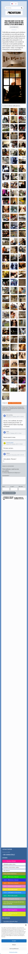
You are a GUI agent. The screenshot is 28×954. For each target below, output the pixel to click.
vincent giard (9, 442)
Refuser (14, 945)
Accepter (14, 941)
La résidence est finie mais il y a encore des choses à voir (8, 498)
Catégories (4, 403)
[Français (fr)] (12, 4)
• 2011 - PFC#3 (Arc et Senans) (14, 403)
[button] (26, 925)
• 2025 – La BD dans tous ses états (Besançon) (10, 913)
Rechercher (21, 7)
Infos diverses (6, 870)
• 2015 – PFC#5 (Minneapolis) (10, 895)
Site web (21, 486)
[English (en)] (16, 4)
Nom (3, 486)
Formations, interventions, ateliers (11, 867)
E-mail (12, 486)
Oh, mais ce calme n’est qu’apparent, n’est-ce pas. (19, 498)
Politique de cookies (13, 952)
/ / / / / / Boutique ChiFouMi (9, 861)
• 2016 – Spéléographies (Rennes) (11, 898)
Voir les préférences (14, 948)
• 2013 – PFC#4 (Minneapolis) (10, 889)
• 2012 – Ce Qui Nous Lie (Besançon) (12, 886)
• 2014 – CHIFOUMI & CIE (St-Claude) (12, 892)
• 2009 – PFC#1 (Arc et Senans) (10, 877)
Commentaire (6, 475)
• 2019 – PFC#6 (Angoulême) (10, 906)
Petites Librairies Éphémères (10, 873)
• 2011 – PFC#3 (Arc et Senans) (10, 883)
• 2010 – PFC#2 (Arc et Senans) (10, 880)
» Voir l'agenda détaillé (8, 855)
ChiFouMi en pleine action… (9, 864)
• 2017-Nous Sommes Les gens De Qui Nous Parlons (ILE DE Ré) (13, 902)
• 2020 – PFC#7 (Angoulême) (10, 910)
